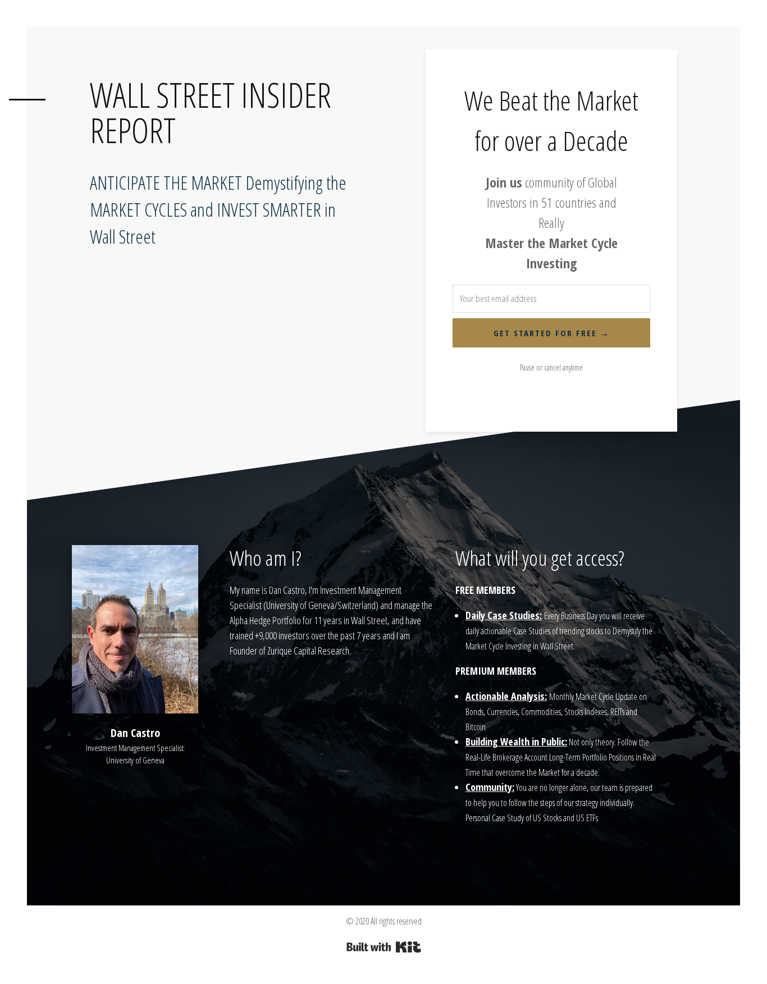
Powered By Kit (383, 947)
